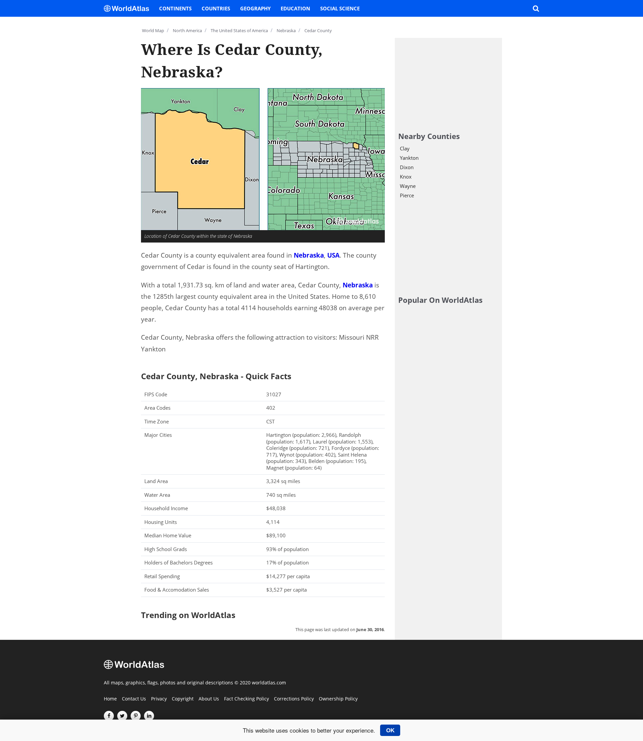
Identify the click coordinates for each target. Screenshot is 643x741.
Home (110, 699)
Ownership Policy (338, 699)
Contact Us (134, 699)
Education (295, 8)
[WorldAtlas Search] (535, 8)
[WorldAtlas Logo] (129, 8)
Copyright (183, 699)
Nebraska (309, 255)
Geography (255, 8)
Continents (175, 8)
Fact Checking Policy (246, 699)
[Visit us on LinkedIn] (149, 716)
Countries (216, 8)
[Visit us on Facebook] (109, 716)
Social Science (340, 8)
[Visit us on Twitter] (122, 716)
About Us (209, 699)
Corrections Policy (294, 699)
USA (333, 255)
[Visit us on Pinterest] (136, 716)
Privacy (159, 699)
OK (390, 730)
